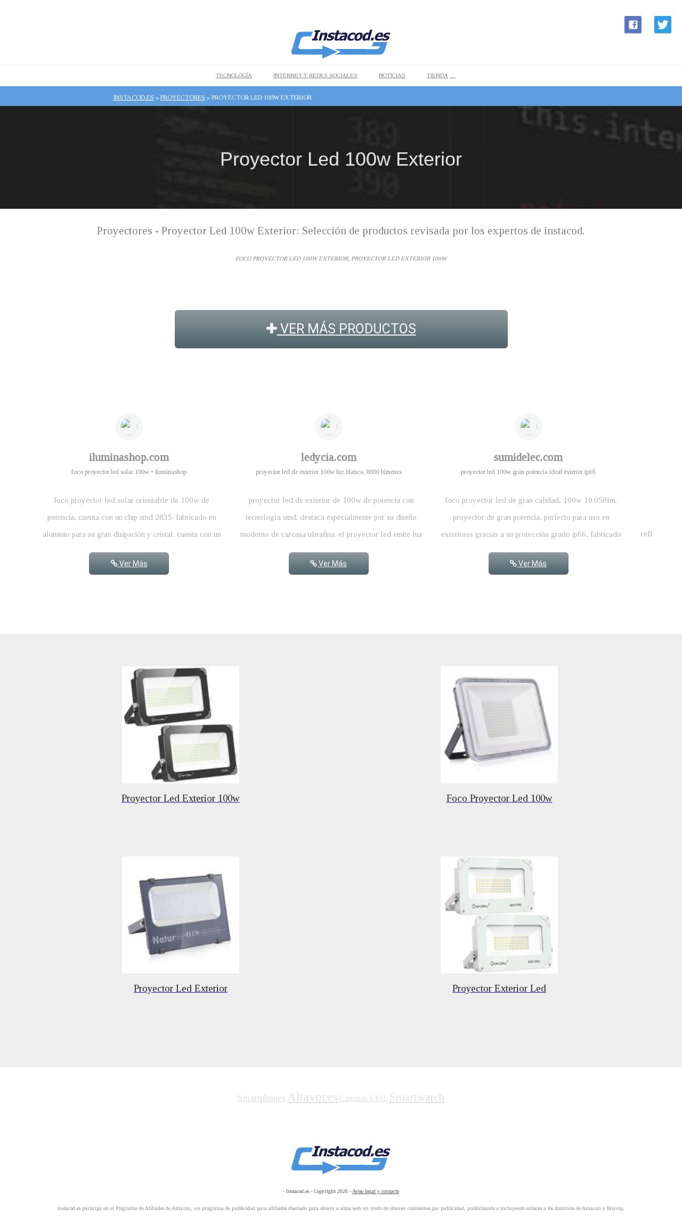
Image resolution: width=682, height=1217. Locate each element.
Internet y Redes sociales (315, 75)
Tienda (437, 75)
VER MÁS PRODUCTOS (346, 329)
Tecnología (234, 75)
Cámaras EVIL (363, 1098)
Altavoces (312, 1097)
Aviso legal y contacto (375, 1191)
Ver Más (133, 563)
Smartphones (262, 1098)
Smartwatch (416, 1097)
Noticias (392, 75)
